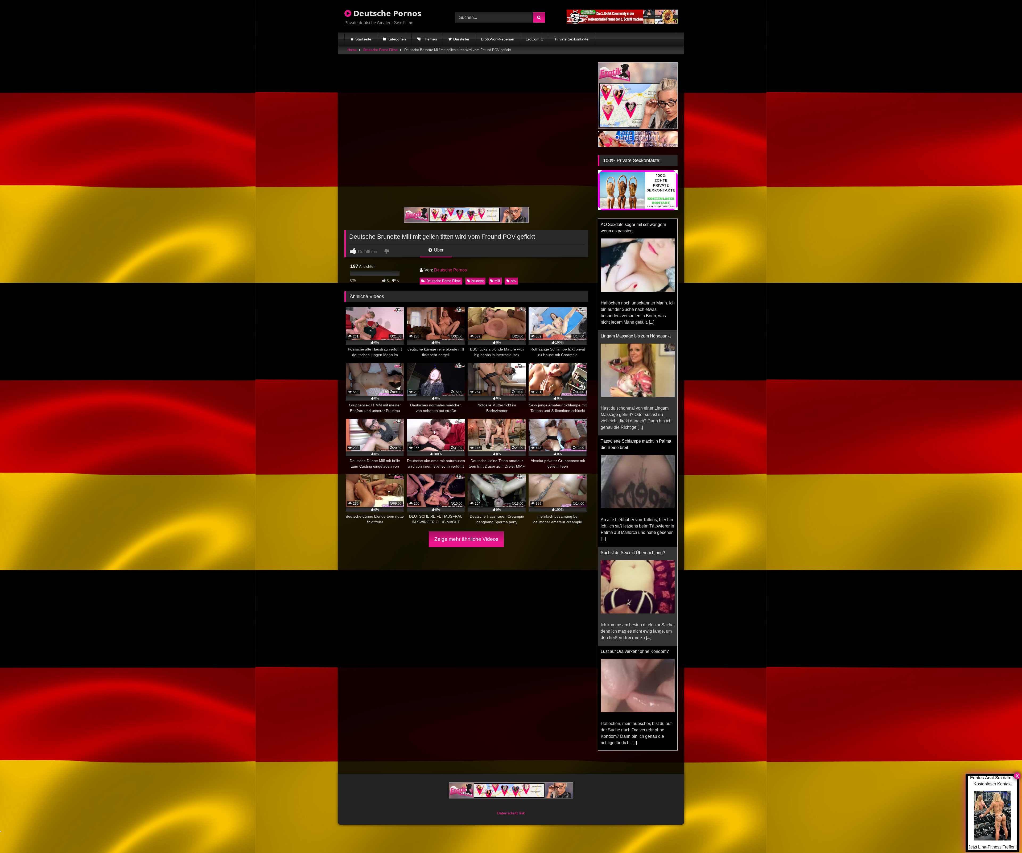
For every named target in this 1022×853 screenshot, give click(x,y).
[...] (640, 316)
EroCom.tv (534, 39)
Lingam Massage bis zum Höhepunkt (636, 224)
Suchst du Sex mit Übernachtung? (633, 441)
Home (352, 50)
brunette (477, 281)
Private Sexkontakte (571, 39)
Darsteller (461, 39)
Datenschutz (508, 813)
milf (497, 281)
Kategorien (397, 39)
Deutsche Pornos (386, 13)
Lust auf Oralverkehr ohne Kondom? (635, 540)
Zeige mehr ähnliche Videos (466, 539)
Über (438, 250)
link (522, 813)
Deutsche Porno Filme (380, 50)
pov (513, 281)
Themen (430, 39)
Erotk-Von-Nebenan (497, 39)
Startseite (363, 39)
